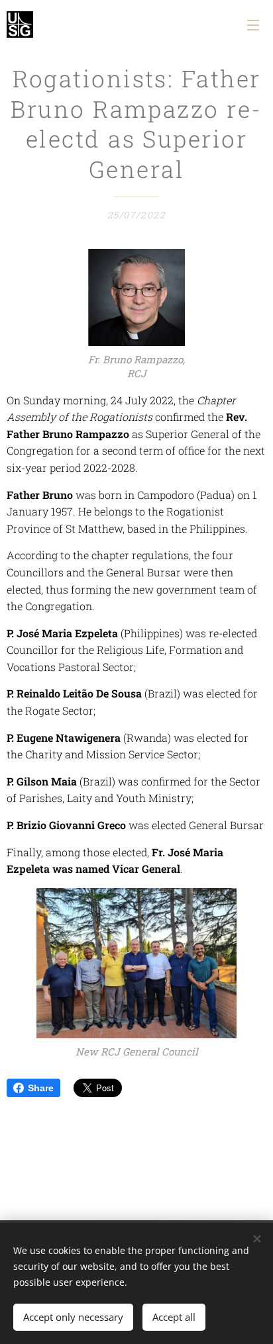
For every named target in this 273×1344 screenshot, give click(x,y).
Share (41, 1088)
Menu (253, 24)
